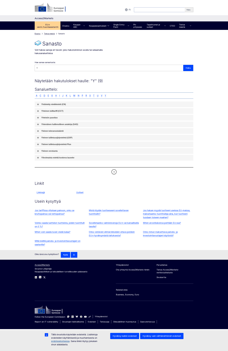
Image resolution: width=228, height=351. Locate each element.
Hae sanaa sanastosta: (45, 62)
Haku (188, 68)
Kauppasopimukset (97, 26)
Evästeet (92, 322)
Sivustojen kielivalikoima (73, 322)
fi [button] (130, 9)
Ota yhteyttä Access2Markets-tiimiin (132, 270)
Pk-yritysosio (137, 25)
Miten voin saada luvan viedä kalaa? (52, 232)
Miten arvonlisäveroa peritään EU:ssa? (162, 223)
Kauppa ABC (76, 25)
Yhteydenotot (101, 316)
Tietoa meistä (182, 25)
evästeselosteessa (60, 341)
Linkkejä (41, 192)
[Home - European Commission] (52, 310)
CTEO (172, 26)
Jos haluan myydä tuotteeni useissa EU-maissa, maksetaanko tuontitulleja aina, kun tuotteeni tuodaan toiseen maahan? (166, 214)
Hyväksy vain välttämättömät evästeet (161, 336)
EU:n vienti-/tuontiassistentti (47, 25)
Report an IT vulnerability (46, 322)
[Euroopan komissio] (54, 7)
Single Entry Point (118, 25)
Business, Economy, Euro (127, 294)
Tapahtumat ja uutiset (153, 25)
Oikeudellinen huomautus (124, 322)
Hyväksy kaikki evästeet (125, 336)
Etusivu (65, 26)
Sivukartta (161, 277)
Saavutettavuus (147, 322)
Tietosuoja (104, 322)
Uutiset (79, 192)
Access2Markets (42, 265)
